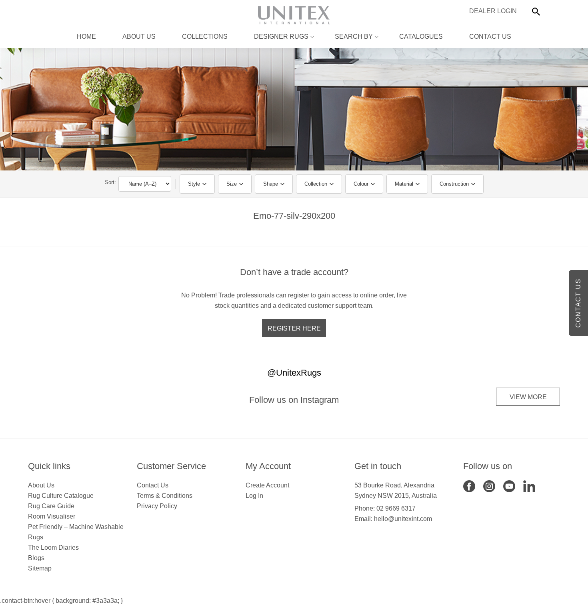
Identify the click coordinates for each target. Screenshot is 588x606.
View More (528, 397)
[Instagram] (489, 485)
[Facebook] (469, 485)
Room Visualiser (51, 516)
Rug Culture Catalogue (61, 495)
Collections (205, 36)
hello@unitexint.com (403, 518)
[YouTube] (509, 485)
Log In (254, 495)
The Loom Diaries (53, 547)
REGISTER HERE (294, 328)
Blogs (36, 558)
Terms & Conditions (164, 495)
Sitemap (40, 568)
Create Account (267, 485)
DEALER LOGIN (493, 11)
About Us (139, 36)
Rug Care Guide (51, 506)
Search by (354, 36)
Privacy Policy (157, 506)
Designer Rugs (281, 36)
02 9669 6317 (396, 508)
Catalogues (421, 36)
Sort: (110, 182)
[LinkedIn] (529, 485)
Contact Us (490, 36)
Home (86, 36)
